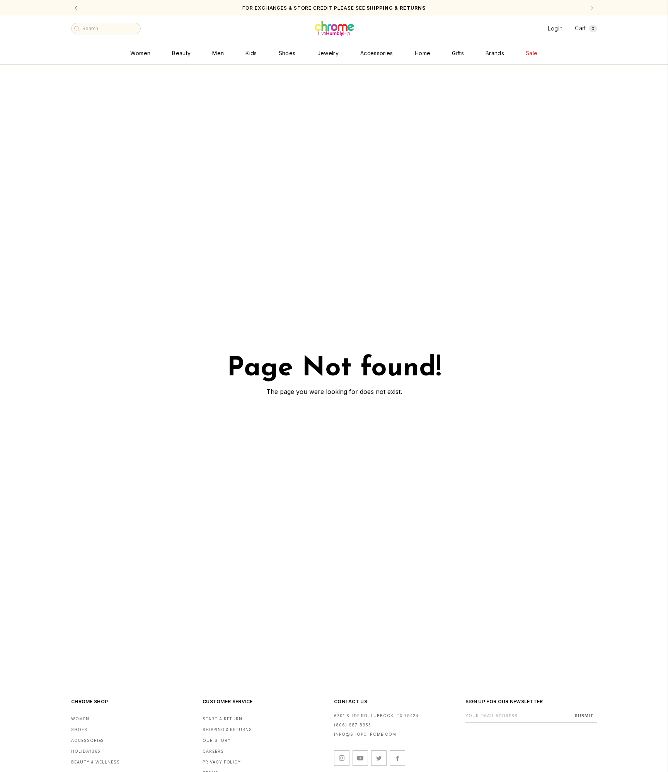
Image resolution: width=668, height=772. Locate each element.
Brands (495, 53)
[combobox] (106, 28)
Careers (213, 751)
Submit (584, 715)
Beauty (181, 53)
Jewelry (328, 53)
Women (140, 53)
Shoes (287, 53)
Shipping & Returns (227, 729)
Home (422, 53)
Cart (585, 28)
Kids (251, 53)
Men (218, 53)
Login (555, 28)
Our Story (217, 740)
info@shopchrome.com (365, 734)
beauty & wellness (95, 762)
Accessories (376, 53)
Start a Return (222, 718)
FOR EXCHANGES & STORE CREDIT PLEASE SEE (333, 8)
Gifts (458, 53)
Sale (531, 53)
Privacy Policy (222, 762)
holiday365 (86, 751)
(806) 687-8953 (352, 725)
